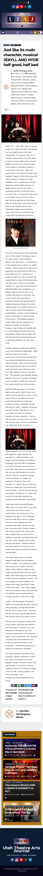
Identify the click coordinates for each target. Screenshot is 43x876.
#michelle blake (29, 98)
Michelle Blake (11, 289)
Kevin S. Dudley (11, 563)
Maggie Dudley (28, 794)
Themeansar (21, 871)
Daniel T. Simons (12, 268)
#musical (14, 101)
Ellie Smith (27, 776)
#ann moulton (16, 77)
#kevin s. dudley (27, 95)
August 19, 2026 (13, 816)
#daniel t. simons (29, 80)
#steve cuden (16, 104)
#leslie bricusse (17, 98)
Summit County (15, 45)
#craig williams (16, 80)
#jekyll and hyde (31, 92)
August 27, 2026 (13, 755)
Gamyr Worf (10, 212)
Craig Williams (11, 313)
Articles (19, 806)
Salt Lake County (17, 742)
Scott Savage (28, 816)
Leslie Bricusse (11, 307)
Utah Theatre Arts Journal (21, 849)
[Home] (3, 32)
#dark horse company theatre (22, 83)
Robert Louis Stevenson (15, 262)
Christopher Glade (12, 209)
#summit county (28, 104)
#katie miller (15, 95)
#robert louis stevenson (28, 101)
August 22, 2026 (13, 794)
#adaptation (31, 73)
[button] (31, 32)
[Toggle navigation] (18, 32)
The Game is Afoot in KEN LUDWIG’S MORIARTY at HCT (20, 788)
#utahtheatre (10, 806)
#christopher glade (30, 77)
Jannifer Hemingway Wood (22, 71)
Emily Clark (27, 755)
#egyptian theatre (17, 86)
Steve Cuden (26, 167)
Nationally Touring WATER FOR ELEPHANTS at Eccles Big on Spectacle (20, 748)
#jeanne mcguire (17, 92)
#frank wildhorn (31, 86)
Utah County (28, 806)
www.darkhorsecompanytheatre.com (20, 678)
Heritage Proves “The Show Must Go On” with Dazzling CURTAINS (21, 770)
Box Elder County (11, 764)
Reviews (6, 45)
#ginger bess (27, 89)
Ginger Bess (10, 292)
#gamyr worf (16, 89)
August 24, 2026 (13, 776)
